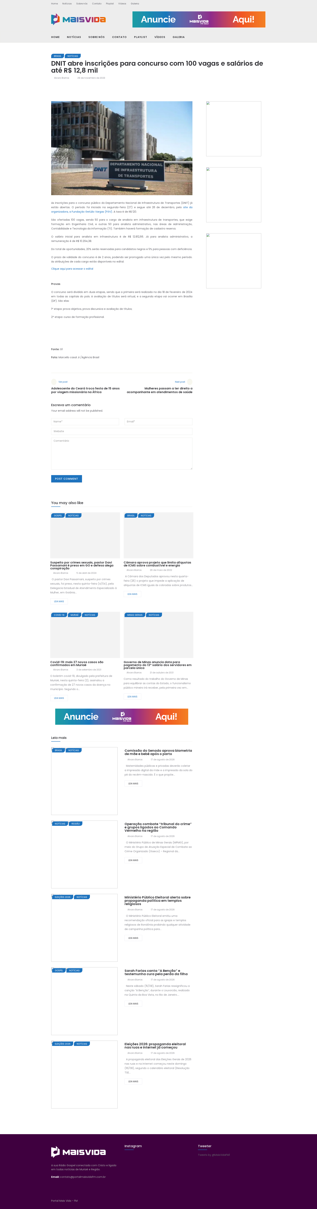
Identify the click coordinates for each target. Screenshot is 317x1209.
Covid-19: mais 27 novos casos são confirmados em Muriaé (76, 663)
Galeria (135, 3)
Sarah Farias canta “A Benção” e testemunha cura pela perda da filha (156, 972)
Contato (96, 3)
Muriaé (75, 615)
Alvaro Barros (61, 77)
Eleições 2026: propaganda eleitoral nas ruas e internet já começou (155, 1046)
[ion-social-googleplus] (250, 3)
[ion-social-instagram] (263, 3)
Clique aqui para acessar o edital (72, 269)
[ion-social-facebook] (244, 3)
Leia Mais (59, 601)
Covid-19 (59, 615)
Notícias (67, 3)
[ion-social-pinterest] (263, 1200)
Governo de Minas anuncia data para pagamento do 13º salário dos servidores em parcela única (158, 665)
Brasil (57, 56)
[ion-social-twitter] (256, 3)
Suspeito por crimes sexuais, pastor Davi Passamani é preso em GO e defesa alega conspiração (81, 565)
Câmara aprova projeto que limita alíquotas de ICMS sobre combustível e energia (157, 564)
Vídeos (122, 3)
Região (76, 823)
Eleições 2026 (62, 897)
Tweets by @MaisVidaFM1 (214, 1155)
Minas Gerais (135, 615)
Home (54, 3)
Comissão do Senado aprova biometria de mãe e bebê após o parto (158, 752)
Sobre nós (82, 3)
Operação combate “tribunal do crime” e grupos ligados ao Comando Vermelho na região (158, 827)
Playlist (110, 3)
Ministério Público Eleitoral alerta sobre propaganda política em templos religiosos (158, 900)
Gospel (58, 515)
